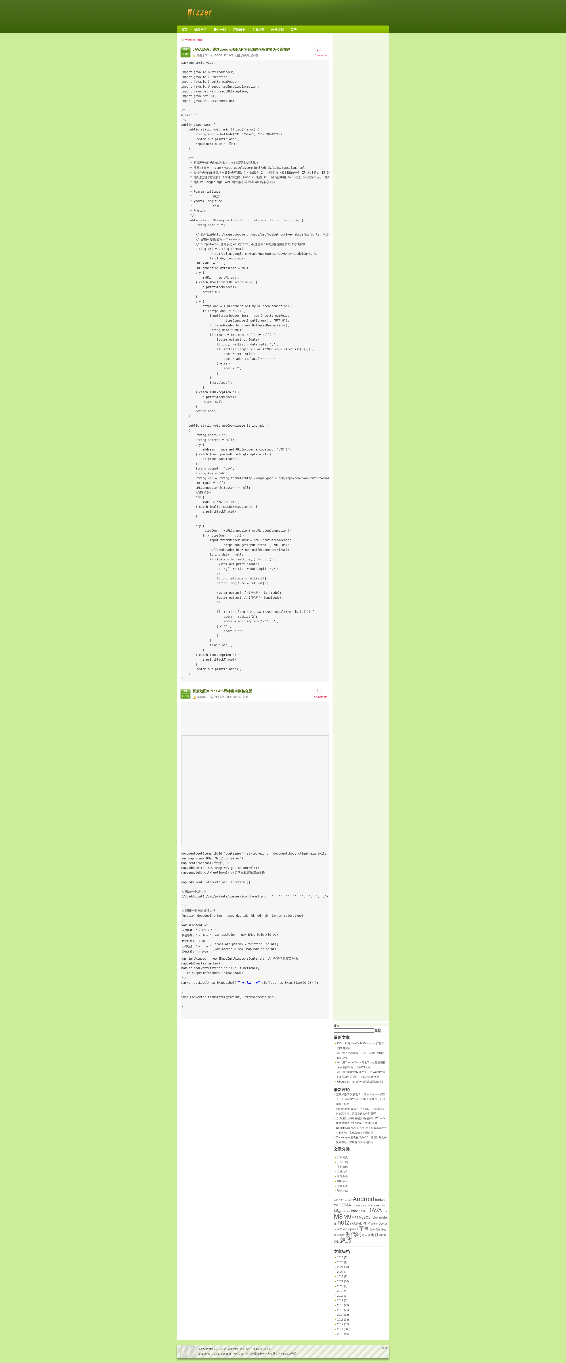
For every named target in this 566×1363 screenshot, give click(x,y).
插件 (336, 1235)
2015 (340, 1310)
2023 (340, 1271)
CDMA (344, 1205)
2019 (340, 1290)
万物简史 (342, 1157)
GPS (223, 697)
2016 (340, 1305)
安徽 (377, 1229)
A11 (343, 1200)
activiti (348, 1200)
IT (367, 1211)
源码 (364, 1235)
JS (384, 1211)
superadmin (343, 1108)
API (216, 697)
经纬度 (254, 55)
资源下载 (342, 1190)
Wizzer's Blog (199, 12)
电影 (374, 1235)
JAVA (230, 55)
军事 (364, 1228)
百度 (245, 697)
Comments (320, 52)
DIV (369, 1205)
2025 (340, 1262)
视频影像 (342, 1186)
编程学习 (202, 55)
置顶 (384, 1348)
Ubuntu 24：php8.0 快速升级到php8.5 (360, 1081)
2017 (340, 1300)
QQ (381, 1223)
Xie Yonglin (343, 1137)
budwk (380, 1200)
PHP (366, 1223)
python (374, 1223)
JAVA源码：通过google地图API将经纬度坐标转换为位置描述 (241, 49)
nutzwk (356, 1223)
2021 (340, 1281)
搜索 (336, 1025)
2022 (340, 1276)
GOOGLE (220, 55)
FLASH (375, 1205)
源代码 (245, 55)
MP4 (355, 1217)
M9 (347, 1217)
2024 (340, 1267)
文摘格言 (342, 1171)
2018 (340, 1295)
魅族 (345, 1240)
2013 (340, 1319)
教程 (342, 1235)
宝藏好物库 (342, 1094)
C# (336, 1205)
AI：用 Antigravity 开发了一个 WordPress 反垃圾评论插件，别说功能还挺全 (361, 1099)
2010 (340, 1334)
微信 (383, 1229)
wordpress (350, 1229)
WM (339, 1229)
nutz (343, 1222)
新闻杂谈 (342, 1176)
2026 (340, 1257)
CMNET (356, 1205)
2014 (340, 1314)
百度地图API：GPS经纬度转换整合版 (222, 691)
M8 (338, 1216)
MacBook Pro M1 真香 (364, 1123)
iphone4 (358, 1211)
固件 (372, 1229)
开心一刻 (342, 1162)
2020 (340, 1286)
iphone (346, 1211)
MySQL (364, 1217)
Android (363, 1199)
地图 (237, 55)
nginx (374, 1217)
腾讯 (336, 1241)
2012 (337, 1200)
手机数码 (342, 1166)
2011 (340, 1329)
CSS (363, 1205)
